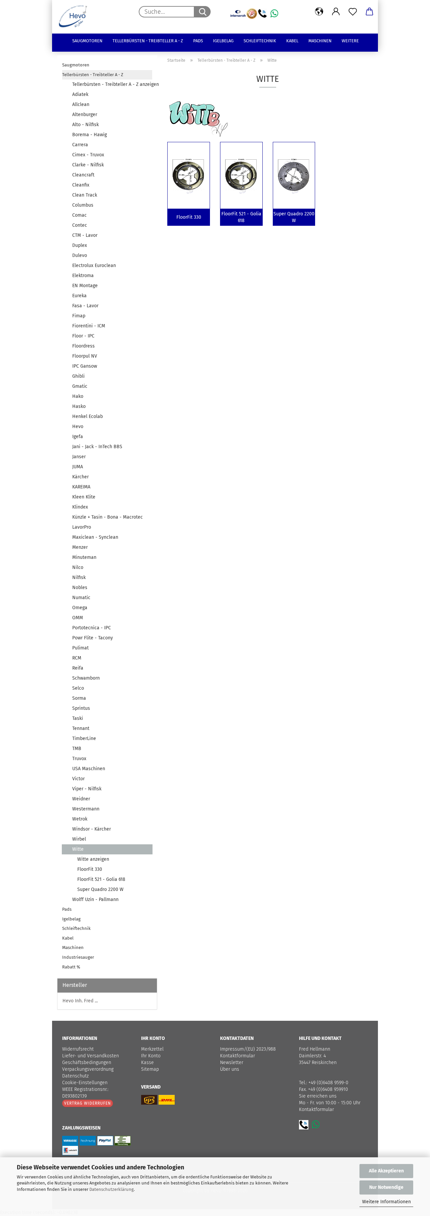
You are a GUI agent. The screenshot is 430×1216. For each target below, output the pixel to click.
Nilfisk (79, 577)
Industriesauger (78, 957)
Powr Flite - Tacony (92, 638)
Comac (79, 215)
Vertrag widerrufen (87, 1103)
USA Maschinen (88, 769)
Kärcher (80, 477)
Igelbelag (223, 40)
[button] (319, 11)
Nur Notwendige (386, 1187)
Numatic (81, 597)
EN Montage (85, 285)
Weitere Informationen (386, 1202)
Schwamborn (86, 678)
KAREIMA (81, 487)
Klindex (80, 507)
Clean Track (84, 195)
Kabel (292, 40)
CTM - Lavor (84, 235)
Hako (77, 396)
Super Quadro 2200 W (100, 889)
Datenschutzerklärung (111, 1189)
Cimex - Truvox (88, 155)
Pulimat (80, 648)
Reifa (77, 668)
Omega (79, 608)
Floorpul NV (84, 356)
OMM (77, 618)
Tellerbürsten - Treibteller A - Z (148, 40)
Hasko (79, 406)
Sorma (79, 698)
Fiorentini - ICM (88, 326)
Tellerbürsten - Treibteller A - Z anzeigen (112, 84)
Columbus (82, 205)
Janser (79, 457)
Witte (78, 849)
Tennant (80, 728)
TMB (76, 748)
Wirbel (79, 839)
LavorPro (81, 527)
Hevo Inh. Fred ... (80, 1001)
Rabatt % (71, 966)
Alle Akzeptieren (386, 1171)
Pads (198, 40)
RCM (76, 658)
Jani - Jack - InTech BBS (97, 447)
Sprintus (81, 708)
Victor (78, 779)
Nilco (77, 567)
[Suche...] (202, 11)
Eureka (79, 296)
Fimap (78, 316)
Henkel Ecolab (87, 416)
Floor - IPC (83, 336)
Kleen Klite (83, 497)
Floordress (83, 346)
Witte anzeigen (93, 859)
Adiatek (80, 94)
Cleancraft (83, 175)
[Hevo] (75, 17)
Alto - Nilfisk (85, 124)
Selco (78, 688)
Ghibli (78, 376)
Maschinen (320, 40)
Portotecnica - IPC (91, 628)
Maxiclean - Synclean (95, 537)
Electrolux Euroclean (94, 265)
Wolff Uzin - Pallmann (95, 899)
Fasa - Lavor (85, 306)
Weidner (81, 799)
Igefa (77, 436)
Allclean (80, 104)
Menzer (80, 547)
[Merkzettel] (352, 11)
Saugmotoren (87, 40)
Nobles (79, 587)
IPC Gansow (84, 366)
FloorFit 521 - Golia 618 (101, 879)
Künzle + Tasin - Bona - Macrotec (107, 517)
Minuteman (84, 557)
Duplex (79, 245)
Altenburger (84, 114)
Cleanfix (80, 185)
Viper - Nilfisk (86, 789)
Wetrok (79, 819)
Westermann (85, 809)
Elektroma (83, 275)
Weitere (350, 40)
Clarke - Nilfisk (88, 165)
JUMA (77, 467)
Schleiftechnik (260, 40)
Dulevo (79, 255)
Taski (77, 718)
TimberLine (84, 738)
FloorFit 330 (89, 869)
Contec (79, 225)
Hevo (77, 426)
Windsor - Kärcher (91, 829)
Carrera (80, 145)
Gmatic (79, 386)
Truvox (79, 758)
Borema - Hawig (89, 135)
